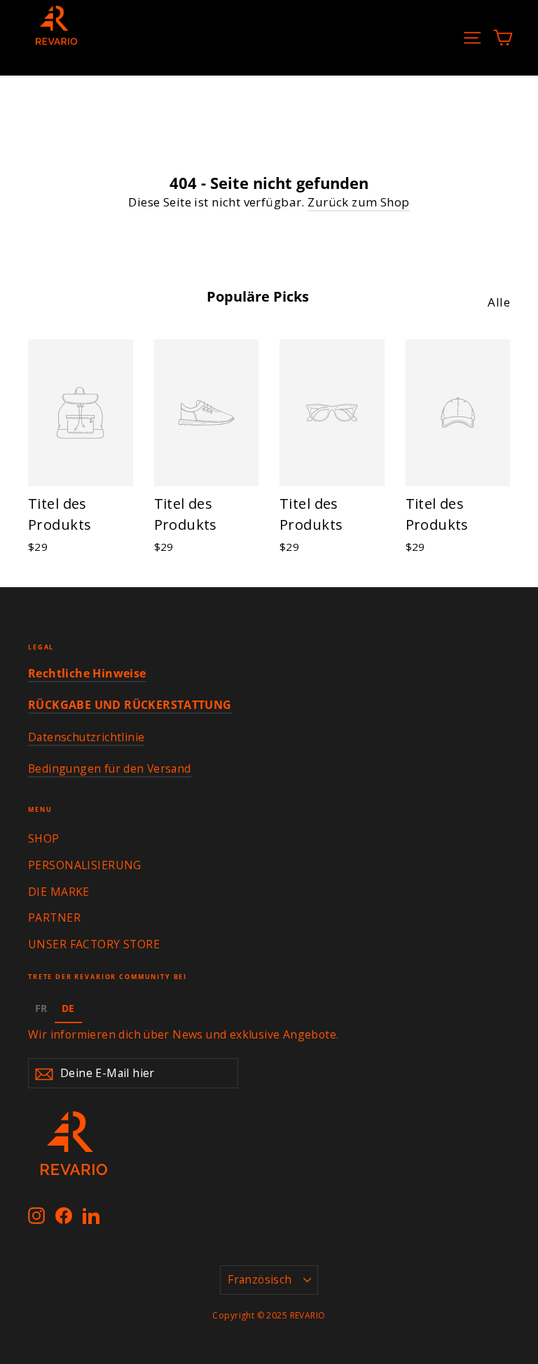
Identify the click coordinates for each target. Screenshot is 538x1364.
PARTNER (54, 917)
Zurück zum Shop (358, 202)
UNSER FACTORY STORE (94, 944)
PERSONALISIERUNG (85, 865)
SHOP (44, 838)
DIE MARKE (59, 891)
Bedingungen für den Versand (109, 768)
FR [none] (41, 1008)
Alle (499, 302)
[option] (41, 1010)
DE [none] (68, 1008)
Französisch (259, 1279)
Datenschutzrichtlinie (86, 737)
